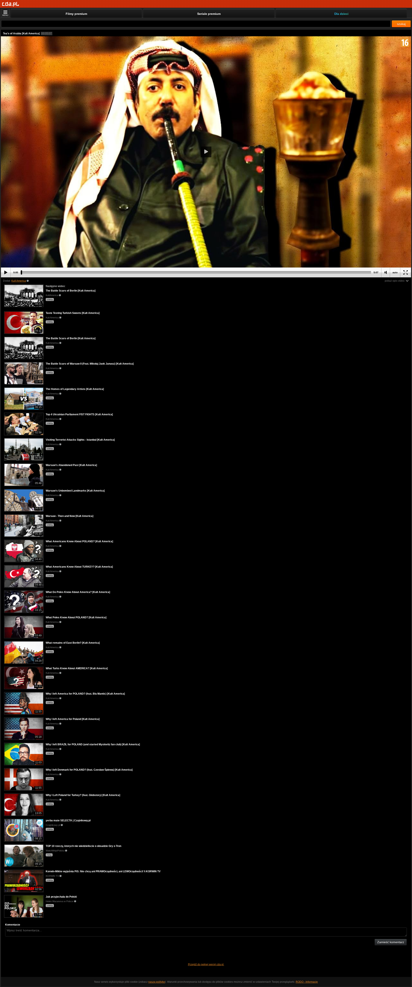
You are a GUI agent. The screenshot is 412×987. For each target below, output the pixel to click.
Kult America (18, 280)
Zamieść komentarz (390, 942)
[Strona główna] (10, 4)
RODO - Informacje (307, 981)
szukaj (401, 24)
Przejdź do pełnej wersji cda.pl (206, 964)
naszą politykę (156, 981)
